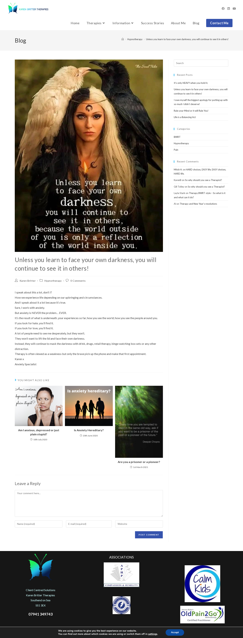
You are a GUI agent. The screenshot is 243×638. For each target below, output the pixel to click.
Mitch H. (178, 169)
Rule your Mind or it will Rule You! (191, 110)
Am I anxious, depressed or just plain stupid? (38, 432)
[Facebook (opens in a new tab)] (223, 8)
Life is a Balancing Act (185, 117)
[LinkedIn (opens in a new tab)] (228, 8)
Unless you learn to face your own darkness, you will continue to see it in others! (187, 39)
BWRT (177, 136)
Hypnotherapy (53, 280)
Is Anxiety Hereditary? (89, 430)
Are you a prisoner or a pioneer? (139, 461)
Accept (175, 632)
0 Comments (78, 280)
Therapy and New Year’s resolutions (198, 203)
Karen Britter (28, 280)
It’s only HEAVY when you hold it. (191, 82)
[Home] (123, 39)
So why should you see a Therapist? (203, 180)
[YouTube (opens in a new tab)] (234, 8)
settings (152, 634)
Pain (176, 149)
